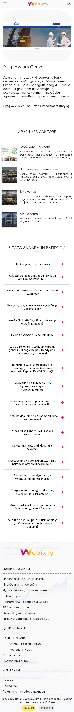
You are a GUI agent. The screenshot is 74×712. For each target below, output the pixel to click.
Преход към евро (15, 661)
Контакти (10, 686)
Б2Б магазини (12, 596)
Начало (8, 680)
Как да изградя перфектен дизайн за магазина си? (32, 306)
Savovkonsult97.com (35, 147)
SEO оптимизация (16, 607)
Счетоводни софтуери (19, 613)
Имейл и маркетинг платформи (26, 619)
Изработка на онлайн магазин (24, 579)
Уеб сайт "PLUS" (21, 649)
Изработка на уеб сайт (20, 584)
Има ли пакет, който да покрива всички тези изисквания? (32, 506)
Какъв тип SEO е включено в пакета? (32, 447)
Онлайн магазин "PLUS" (26, 643)
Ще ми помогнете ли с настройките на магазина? (32, 417)
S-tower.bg (28, 191)
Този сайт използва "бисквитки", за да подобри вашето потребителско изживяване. (37, 700)
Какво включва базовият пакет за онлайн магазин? (32, 321)
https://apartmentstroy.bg (51, 106)
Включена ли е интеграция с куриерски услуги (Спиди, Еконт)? (32, 386)
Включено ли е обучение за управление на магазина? (32, 476)
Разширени (46, 707)
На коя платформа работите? (32, 335)
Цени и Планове (14, 638)
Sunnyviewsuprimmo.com (39, 169)
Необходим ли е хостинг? (32, 264)
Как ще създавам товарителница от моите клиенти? (32, 277)
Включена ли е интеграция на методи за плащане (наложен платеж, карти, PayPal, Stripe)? (32, 368)
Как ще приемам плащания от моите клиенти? (32, 291)
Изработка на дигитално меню (25, 590)
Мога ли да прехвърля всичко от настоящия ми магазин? (32, 402)
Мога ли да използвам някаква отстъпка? (32, 432)
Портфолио (11, 655)
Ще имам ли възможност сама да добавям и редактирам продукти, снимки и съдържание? (32, 349)
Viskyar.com (29, 213)
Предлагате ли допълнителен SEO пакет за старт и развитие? (32, 462)
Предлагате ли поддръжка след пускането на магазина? (32, 491)
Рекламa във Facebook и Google (25, 601)
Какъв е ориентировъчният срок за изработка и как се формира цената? (32, 523)
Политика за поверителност (24, 691)
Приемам (28, 707)
